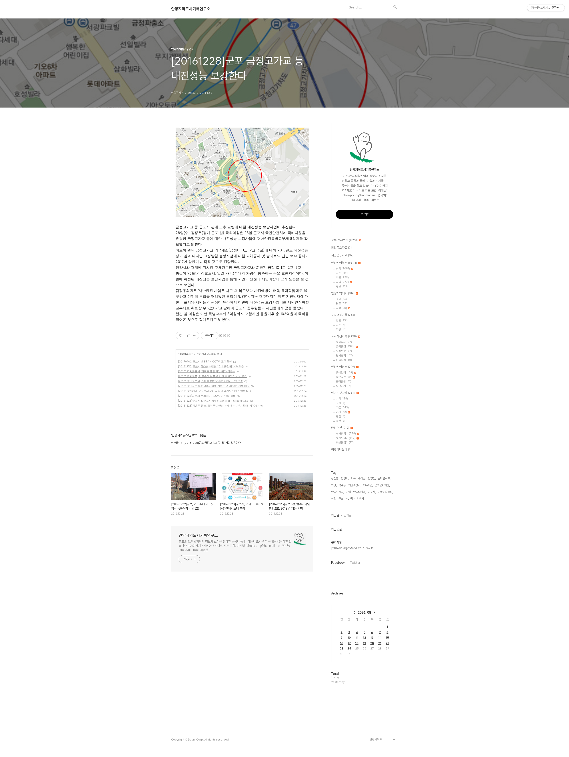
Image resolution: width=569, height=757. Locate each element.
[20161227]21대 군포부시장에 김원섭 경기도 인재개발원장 (213, 391)
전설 (340, 416)
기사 (341, 412)
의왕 (342, 277)
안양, (334, 498)
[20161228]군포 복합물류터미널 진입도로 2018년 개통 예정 (214, 386)
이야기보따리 (343, 393)
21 (379, 643)
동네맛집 (344, 372)
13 (372, 637)
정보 (342, 286)
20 (372, 643)
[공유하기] (189, 335)
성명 (341, 299)
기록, (353, 478)
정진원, (335, 478)
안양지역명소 (343, 366)
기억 (342, 398)
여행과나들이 (341, 449)
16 (341, 643)
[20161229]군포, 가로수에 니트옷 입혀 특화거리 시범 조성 (212, 376)
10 (349, 637)
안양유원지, (337, 492)
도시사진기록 (344, 336)
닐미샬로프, (384, 478)
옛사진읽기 (346, 433)
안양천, (372, 478)
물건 (340, 421)
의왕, (334, 485)
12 (364, 637)
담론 (342, 303)
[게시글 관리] (194, 335)
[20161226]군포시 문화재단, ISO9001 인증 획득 (207, 395)
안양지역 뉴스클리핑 (381, 725)
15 (387, 637)
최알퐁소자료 (342, 247)
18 (357, 643)
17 (349, 643)
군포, (341, 498)
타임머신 (340, 427)
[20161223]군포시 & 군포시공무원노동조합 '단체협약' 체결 (213, 400)
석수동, (343, 485)
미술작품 (344, 360)
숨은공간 (344, 377)
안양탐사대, (359, 492)
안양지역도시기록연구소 (190, 9)
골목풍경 (345, 346)
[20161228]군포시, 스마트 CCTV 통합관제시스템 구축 (210, 381)
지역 (342, 282)
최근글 (335, 515)
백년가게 (343, 386)
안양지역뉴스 (185, 354)
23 (341, 648)
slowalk (375, 704)
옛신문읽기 (345, 442)
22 (387, 643)
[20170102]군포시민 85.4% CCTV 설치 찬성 (205, 361)
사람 (341, 308)
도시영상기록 (343, 315)
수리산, (362, 478)
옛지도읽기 (345, 438)
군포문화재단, (382, 485)
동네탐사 (344, 342)
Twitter (355, 562)
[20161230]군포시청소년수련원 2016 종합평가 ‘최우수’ (211, 366)
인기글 (348, 515)
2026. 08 (364, 612)
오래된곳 (344, 351)
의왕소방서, (354, 485)
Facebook (338, 562)
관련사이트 (376, 739)
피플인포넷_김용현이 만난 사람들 (383, 714)
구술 (340, 403)
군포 (198, 354)
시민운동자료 (342, 255)
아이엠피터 (376, 696)
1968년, (368, 485)
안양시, (345, 478)
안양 (343, 268)
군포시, (372, 492)
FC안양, (350, 498)
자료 (342, 407)
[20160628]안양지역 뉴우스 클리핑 (352, 548)
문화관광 (343, 381)
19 (364, 643)
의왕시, (361, 498)
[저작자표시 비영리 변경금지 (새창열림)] (224, 335)
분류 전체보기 (344, 240)
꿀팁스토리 (376, 732)
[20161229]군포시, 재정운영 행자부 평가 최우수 (206, 371)
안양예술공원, (385, 492)
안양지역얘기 (343, 293)
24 (349, 648)
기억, (348, 492)
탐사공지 (344, 355)
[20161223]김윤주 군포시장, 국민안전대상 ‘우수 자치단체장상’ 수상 (218, 405)
